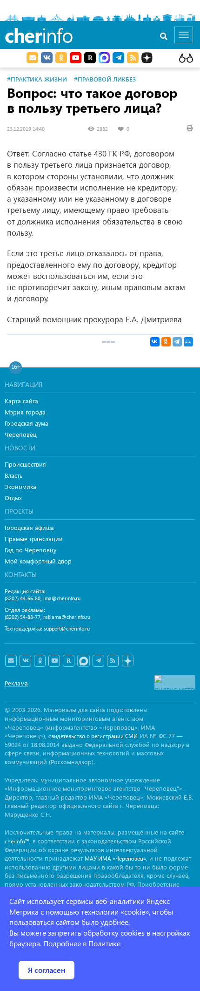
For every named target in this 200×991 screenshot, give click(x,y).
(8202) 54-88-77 (22, 617)
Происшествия (25, 464)
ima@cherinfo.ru (61, 598)
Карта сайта (21, 401)
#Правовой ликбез (105, 79)
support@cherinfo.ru (67, 628)
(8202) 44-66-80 (22, 598)
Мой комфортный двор (38, 561)
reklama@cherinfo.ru (66, 617)
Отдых (13, 498)
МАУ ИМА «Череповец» (115, 858)
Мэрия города (25, 412)
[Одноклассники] (166, 341)
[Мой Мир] (188, 341)
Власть (14, 475)
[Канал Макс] (104, 58)
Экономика (20, 486)
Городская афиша (29, 527)
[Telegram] (177, 341)
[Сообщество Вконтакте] (25, 661)
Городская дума (26, 423)
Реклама (16, 683)
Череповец (21, 434)
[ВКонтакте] (155, 341)
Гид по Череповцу (30, 550)
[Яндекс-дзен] (127, 661)
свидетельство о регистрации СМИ (93, 736)
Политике (104, 943)
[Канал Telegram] (98, 661)
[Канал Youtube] (75, 57)
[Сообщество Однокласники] (61, 57)
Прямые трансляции (34, 539)
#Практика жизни (37, 79)
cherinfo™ (17, 841)
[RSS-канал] (113, 661)
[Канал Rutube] (90, 57)
